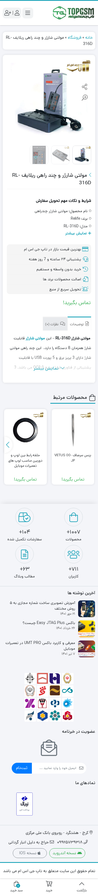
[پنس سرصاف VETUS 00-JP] (72, 430)
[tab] (79, 324)
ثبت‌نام (21, 768)
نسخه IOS (28, 853)
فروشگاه (74, 37)
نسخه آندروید (65, 853)
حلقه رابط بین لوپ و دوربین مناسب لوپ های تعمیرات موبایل (25, 460)
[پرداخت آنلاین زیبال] (24, 804)
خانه (89, 37)
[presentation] (8, 445)
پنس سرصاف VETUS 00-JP (72, 458)
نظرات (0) (52, 324)
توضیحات (77, 324)
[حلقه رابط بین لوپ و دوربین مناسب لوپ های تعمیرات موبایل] (25, 430)
